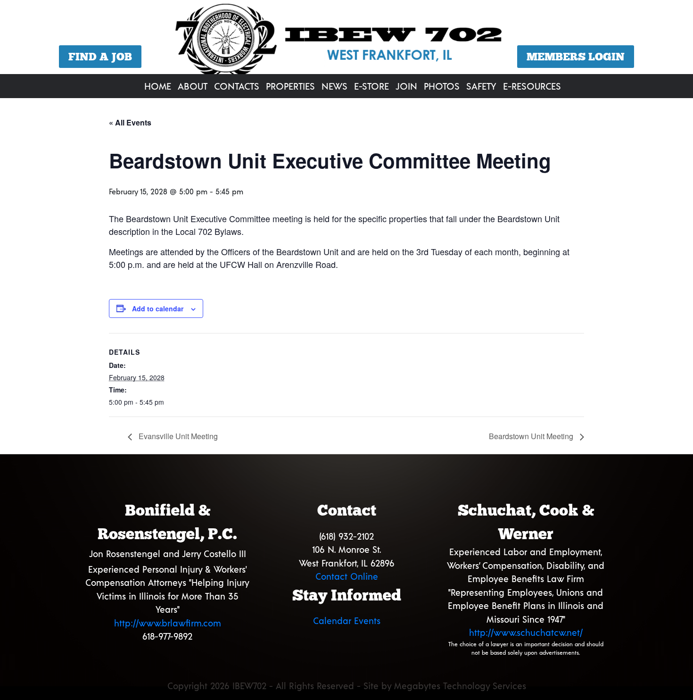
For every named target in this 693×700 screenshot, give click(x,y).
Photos (442, 86)
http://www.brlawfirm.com (167, 622)
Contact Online (346, 576)
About (192, 86)
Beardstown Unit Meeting (532, 436)
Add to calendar (157, 308)
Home (157, 86)
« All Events (130, 122)
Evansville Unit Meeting (177, 436)
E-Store (371, 86)
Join (406, 86)
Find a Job (100, 56)
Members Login (576, 56)
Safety (481, 86)
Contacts (236, 86)
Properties (290, 86)
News (334, 86)
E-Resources (532, 86)
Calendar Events (346, 620)
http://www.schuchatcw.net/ (526, 632)
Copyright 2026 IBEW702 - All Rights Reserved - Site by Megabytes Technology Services (346, 685)
